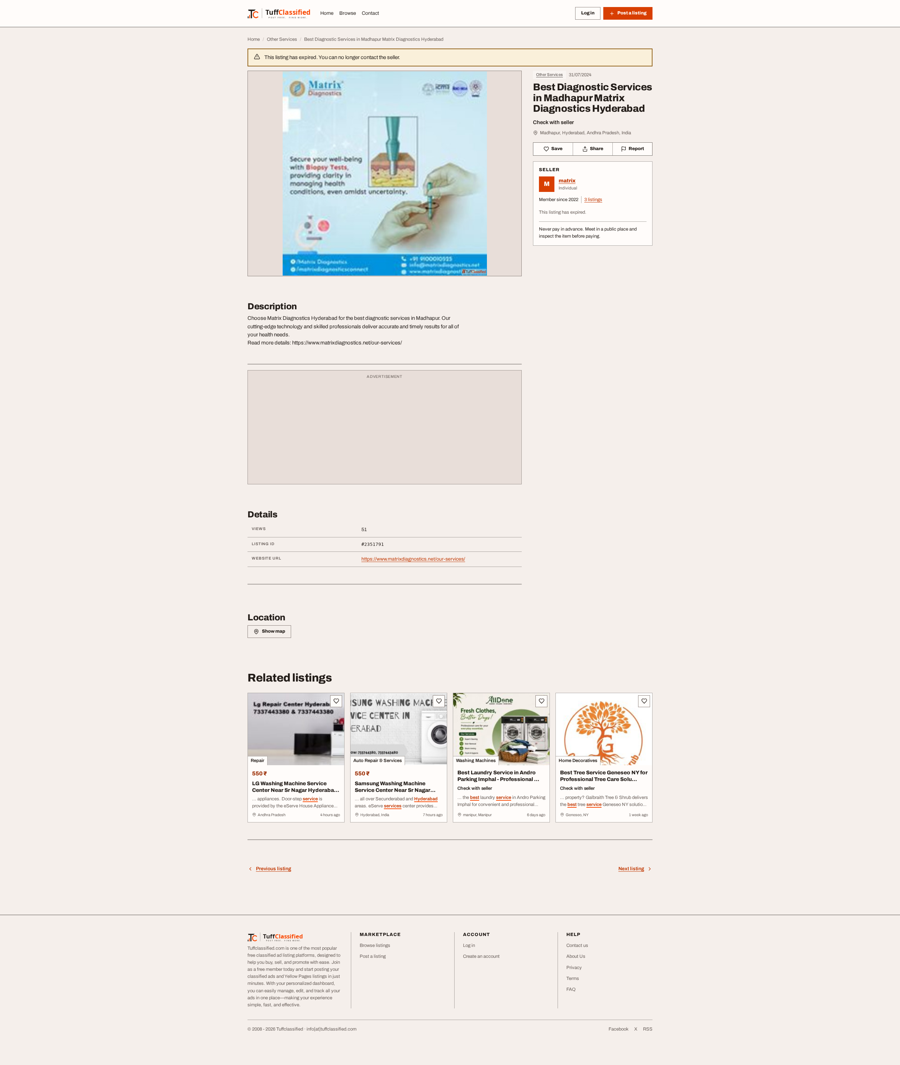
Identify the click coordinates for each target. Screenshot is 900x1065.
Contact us (577, 945)
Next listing (631, 868)
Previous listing (273, 868)
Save (556, 148)
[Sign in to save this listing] (336, 701)
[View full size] (385, 173)
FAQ (571, 989)
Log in (587, 13)
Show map (273, 631)
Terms (572, 978)
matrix (567, 180)
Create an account (481, 956)
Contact (370, 13)
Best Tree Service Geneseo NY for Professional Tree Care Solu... (604, 776)
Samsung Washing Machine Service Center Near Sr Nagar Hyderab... (392, 790)
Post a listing (373, 956)
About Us (575, 956)
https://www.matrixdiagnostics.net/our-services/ (413, 559)
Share (596, 148)
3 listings (593, 199)
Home (327, 13)
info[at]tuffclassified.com (331, 1029)
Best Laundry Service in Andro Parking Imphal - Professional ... (498, 776)
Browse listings (375, 945)
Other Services (549, 74)
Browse (347, 13)
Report (636, 148)
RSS (647, 1029)
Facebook (619, 1029)
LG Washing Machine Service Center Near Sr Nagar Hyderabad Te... (295, 790)
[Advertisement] (384, 430)
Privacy (574, 967)
